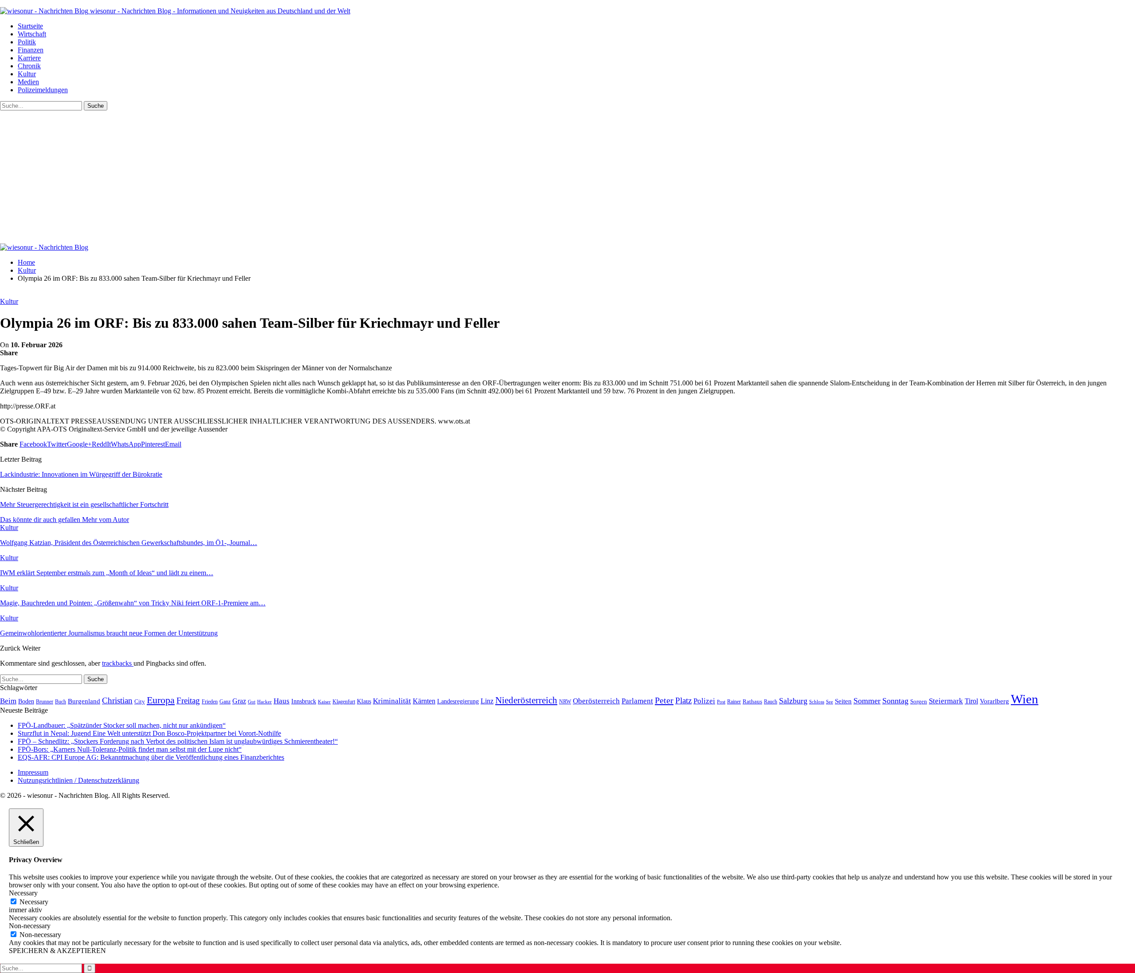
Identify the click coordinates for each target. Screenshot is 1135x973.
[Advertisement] (567, 177)
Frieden (210, 701)
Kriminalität (392, 701)
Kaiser (324, 701)
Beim (8, 700)
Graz (239, 701)
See (829, 701)
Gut (251, 701)
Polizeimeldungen (43, 90)
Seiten (843, 701)
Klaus (364, 701)
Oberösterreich (596, 701)
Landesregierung (458, 701)
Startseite (30, 26)
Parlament (637, 701)
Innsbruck (303, 701)
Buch (60, 701)
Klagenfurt (344, 701)
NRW (565, 701)
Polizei (704, 700)
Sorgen (918, 701)
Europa (161, 700)
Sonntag (895, 700)
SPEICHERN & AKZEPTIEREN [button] (57, 950)
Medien (28, 82)
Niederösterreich (526, 700)
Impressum (33, 772)
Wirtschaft (32, 34)
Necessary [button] (23, 893)
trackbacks (117, 663)
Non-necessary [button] (30, 926)
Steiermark (946, 701)
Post (721, 701)
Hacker (264, 701)
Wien (1024, 699)
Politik (27, 42)
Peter (664, 700)
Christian (117, 700)
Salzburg (793, 700)
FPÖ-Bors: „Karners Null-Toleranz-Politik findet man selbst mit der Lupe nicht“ (130, 749)
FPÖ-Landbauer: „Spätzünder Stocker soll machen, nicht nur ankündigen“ (122, 725)
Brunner (44, 701)
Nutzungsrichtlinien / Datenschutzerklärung (78, 780)
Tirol (971, 701)
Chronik (29, 66)
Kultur (27, 74)
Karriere (29, 58)
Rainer (734, 702)
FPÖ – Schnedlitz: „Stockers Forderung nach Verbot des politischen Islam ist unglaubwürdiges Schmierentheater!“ (178, 741)
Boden (26, 701)
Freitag (188, 700)
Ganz (225, 701)
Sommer (867, 700)
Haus (282, 701)
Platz (683, 700)
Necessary (34, 902)
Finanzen (30, 50)
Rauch (770, 701)
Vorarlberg (994, 701)
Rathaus (752, 701)
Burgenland (84, 701)
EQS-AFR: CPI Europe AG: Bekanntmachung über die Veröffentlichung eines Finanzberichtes (151, 757)
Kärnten (424, 701)
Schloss (816, 701)
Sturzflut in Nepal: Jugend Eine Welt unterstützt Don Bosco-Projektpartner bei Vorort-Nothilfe (149, 733)
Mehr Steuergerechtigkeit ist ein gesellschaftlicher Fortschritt (84, 504)
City (139, 701)
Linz (487, 701)
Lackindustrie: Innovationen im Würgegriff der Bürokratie (81, 474)
